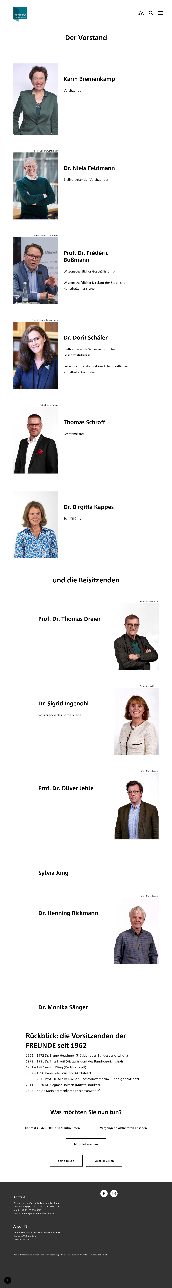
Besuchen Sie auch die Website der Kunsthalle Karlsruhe (84, 1254)
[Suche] (151, 13)
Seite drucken (104, 1160)
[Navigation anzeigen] (159, 13)
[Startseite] (26, 14)
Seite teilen (66, 1160)
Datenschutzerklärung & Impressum (28, 1254)
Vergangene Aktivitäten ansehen (123, 1128)
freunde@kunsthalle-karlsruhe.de (37, 1213)
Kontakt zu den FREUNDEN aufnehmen (52, 1128)
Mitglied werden (86, 1144)
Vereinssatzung (52, 1254)
